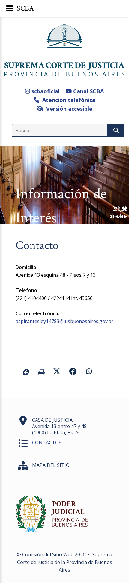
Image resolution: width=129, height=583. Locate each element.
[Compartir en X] (57, 372)
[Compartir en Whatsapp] (89, 372)
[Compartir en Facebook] (73, 372)
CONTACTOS (47, 442)
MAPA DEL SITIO (51, 465)
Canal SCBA (88, 91)
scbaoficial (45, 91)
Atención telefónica (67, 99)
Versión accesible (67, 108)
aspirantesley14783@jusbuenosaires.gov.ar (64, 321)
